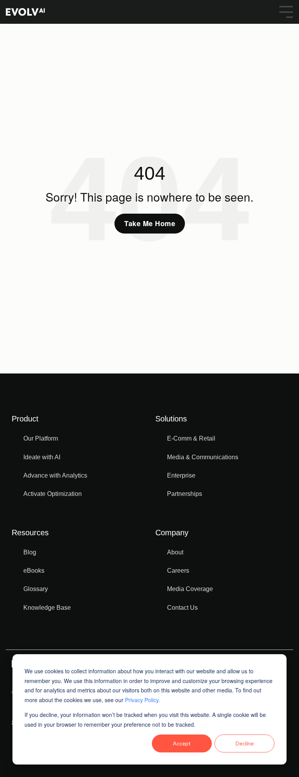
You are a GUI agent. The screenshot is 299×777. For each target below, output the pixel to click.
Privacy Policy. (142, 700)
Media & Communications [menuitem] (202, 457)
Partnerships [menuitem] (184, 493)
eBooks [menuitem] (33, 570)
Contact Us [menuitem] (182, 607)
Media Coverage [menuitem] (190, 589)
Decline (245, 743)
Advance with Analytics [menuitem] (55, 475)
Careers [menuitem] (178, 570)
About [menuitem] (175, 552)
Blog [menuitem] (29, 552)
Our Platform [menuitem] (40, 438)
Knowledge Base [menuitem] (47, 607)
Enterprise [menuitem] (181, 475)
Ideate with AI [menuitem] (41, 457)
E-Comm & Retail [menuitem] (191, 438)
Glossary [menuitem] (35, 589)
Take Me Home (149, 223)
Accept (182, 743)
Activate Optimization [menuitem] (52, 493)
